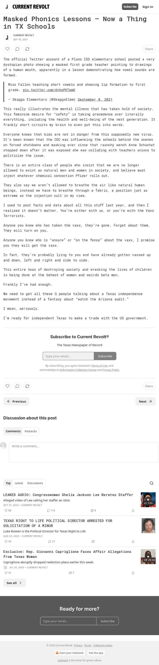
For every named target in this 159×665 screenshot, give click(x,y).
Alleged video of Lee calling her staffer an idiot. (36, 500)
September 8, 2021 (95, 99)
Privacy (78, 645)
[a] (148, 499)
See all (12, 583)
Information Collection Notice (78, 370)
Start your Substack (71, 653)
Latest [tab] (19, 483)
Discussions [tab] (35, 483)
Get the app (96, 653)
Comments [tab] (13, 431)
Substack (63, 660)
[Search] (151, 483)
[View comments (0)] (17, 49)
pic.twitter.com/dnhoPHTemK (49, 90)
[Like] (7, 49)
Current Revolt (23, 35)
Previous (19, 401)
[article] (79, 502)
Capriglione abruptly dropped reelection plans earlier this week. (48, 562)
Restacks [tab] (31, 431)
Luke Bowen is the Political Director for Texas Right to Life (44, 531)
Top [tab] (8, 483)
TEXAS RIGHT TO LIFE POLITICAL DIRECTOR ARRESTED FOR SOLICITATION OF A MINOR (57, 523)
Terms (88, 645)
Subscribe (130, 7)
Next (143, 401)
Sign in (147, 7)
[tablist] (21, 431)
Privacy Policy (110, 370)
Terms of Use (99, 365)
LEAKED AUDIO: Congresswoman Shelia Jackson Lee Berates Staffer (68, 494)
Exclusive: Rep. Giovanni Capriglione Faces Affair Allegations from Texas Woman (67, 554)
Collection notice (102, 645)
